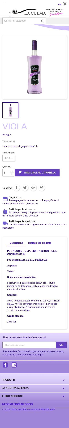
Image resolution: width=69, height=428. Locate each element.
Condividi (16, 187)
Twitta (25, 187)
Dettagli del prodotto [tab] (39, 242)
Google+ (33, 187)
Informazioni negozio (17, 404)
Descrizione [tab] (16, 242)
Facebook (5, 365)
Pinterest (41, 187)
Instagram (14, 365)
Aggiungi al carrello (37, 172)
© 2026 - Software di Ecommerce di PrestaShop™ (28, 409)
